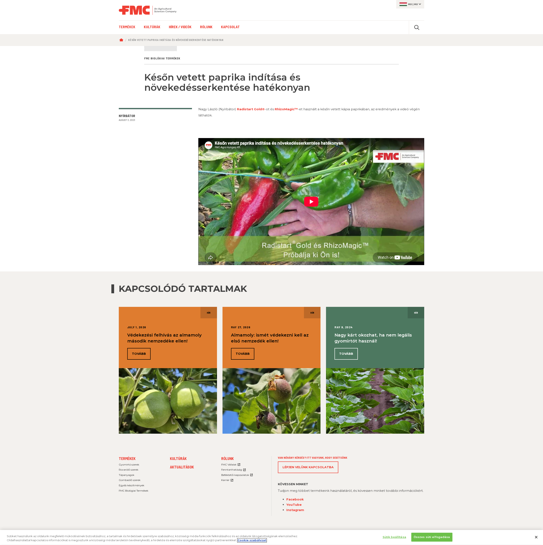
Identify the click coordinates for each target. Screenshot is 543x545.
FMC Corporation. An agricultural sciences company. (147, 10)
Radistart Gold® (251, 109)
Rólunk (227, 458)
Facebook (295, 499)
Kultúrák (178, 458)
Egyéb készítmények (131, 485)
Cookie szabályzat (252, 540)
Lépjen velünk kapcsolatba (308, 467)
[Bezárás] (536, 537)
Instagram (295, 510)
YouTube (294, 505)
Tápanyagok (126, 475)
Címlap (122, 40)
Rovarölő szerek (128, 469)
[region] (271, 537)
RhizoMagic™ (286, 109)
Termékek (127, 458)
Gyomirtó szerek (129, 464)
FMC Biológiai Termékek (133, 490)
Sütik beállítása (394, 537)
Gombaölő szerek (129, 480)
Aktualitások (182, 467)
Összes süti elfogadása (432, 537)
